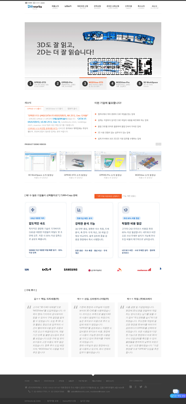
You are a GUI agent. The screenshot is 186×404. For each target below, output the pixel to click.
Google (135, 387)
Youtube (146, 387)
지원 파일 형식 (82, 381)
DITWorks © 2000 (33, 401)
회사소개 (141, 6)
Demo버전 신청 (69, 401)
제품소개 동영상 (96, 381)
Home (27, 381)
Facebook (130, 387)
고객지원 (128, 6)
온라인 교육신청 (113, 6)
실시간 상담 (85, 401)
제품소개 (55, 6)
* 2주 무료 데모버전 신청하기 (108, 196)
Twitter (141, 387)
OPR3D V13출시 (34, 109)
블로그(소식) (110, 381)
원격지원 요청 (52, 401)
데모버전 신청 (82, 6)
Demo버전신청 (49, 381)
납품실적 (68, 6)
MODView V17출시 (54, 109)
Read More (39, 66)
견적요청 (97, 6)
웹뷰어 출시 (72, 109)
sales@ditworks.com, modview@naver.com (90, 392)
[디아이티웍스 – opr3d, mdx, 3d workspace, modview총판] (35, 7)
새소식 (154, 6)
